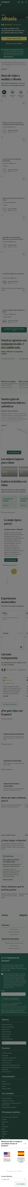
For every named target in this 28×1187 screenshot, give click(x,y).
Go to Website (21, 1184)
